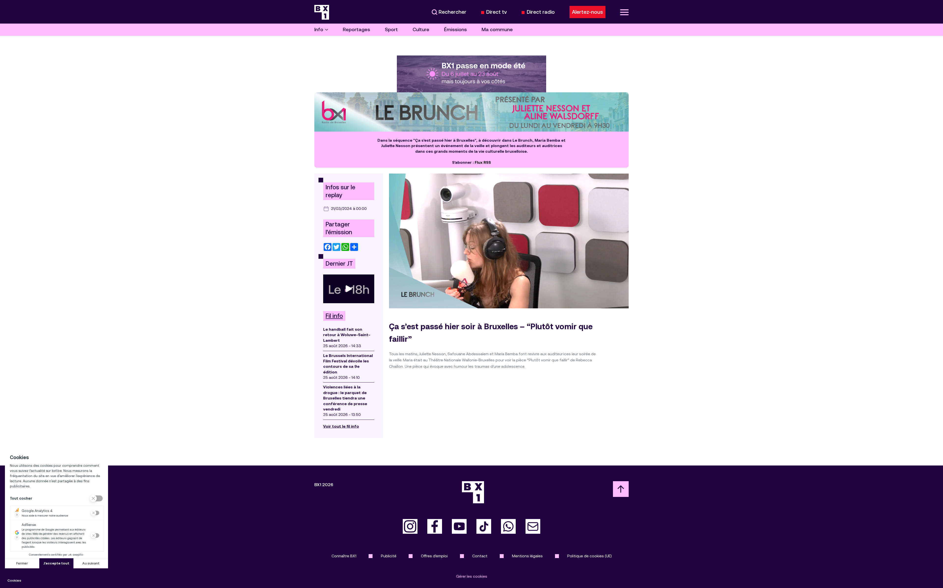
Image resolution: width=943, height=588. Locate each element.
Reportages (356, 29)
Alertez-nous (587, 12)
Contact (479, 556)
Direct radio (541, 12)
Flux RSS (483, 162)
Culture (421, 29)
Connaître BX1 (344, 556)
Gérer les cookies (471, 576)
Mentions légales (527, 556)
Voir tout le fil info (341, 426)
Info (318, 29)
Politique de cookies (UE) (589, 556)
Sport (391, 29)
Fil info (334, 316)
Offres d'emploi (434, 556)
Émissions (455, 29)
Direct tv (496, 12)
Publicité (388, 556)
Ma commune (497, 29)
